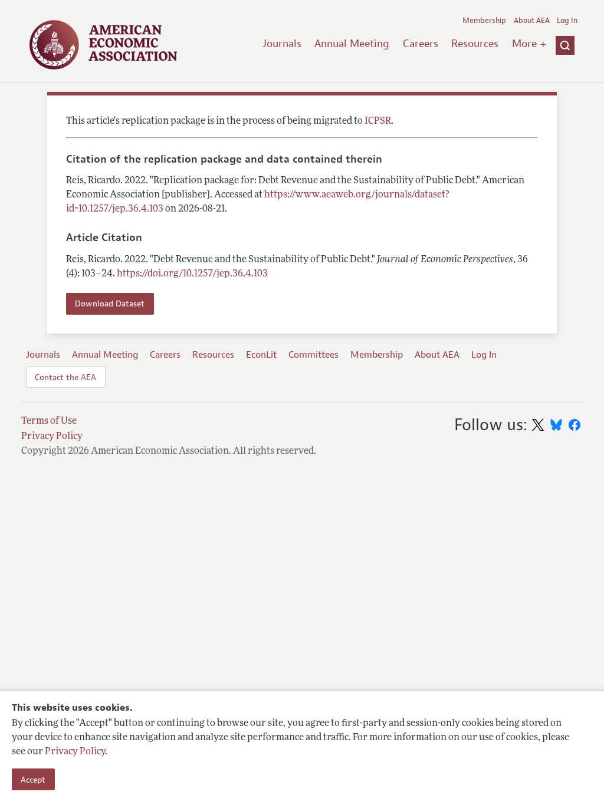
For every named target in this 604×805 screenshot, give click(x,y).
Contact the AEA (65, 377)
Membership (484, 20)
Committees (313, 355)
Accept (33, 779)
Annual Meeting (351, 43)
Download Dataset (110, 303)
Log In (567, 20)
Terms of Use (49, 421)
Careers (420, 43)
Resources (474, 43)
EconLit (261, 355)
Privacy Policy (75, 752)
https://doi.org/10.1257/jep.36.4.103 (192, 274)
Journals (281, 43)
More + (529, 43)
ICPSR (378, 121)
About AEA (532, 20)
